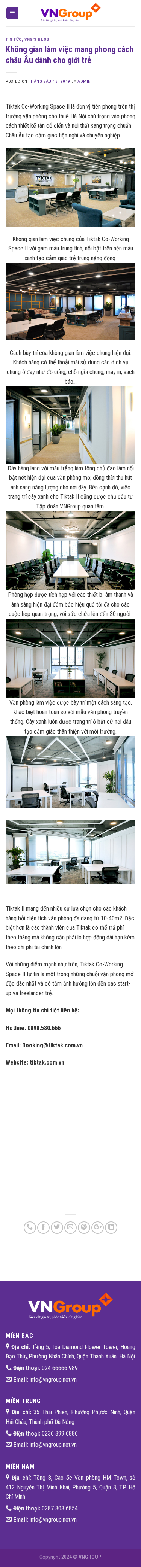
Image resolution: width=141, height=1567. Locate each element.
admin (84, 81)
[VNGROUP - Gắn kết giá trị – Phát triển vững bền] (70, 13)
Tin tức (14, 39)
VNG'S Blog (36, 39)
